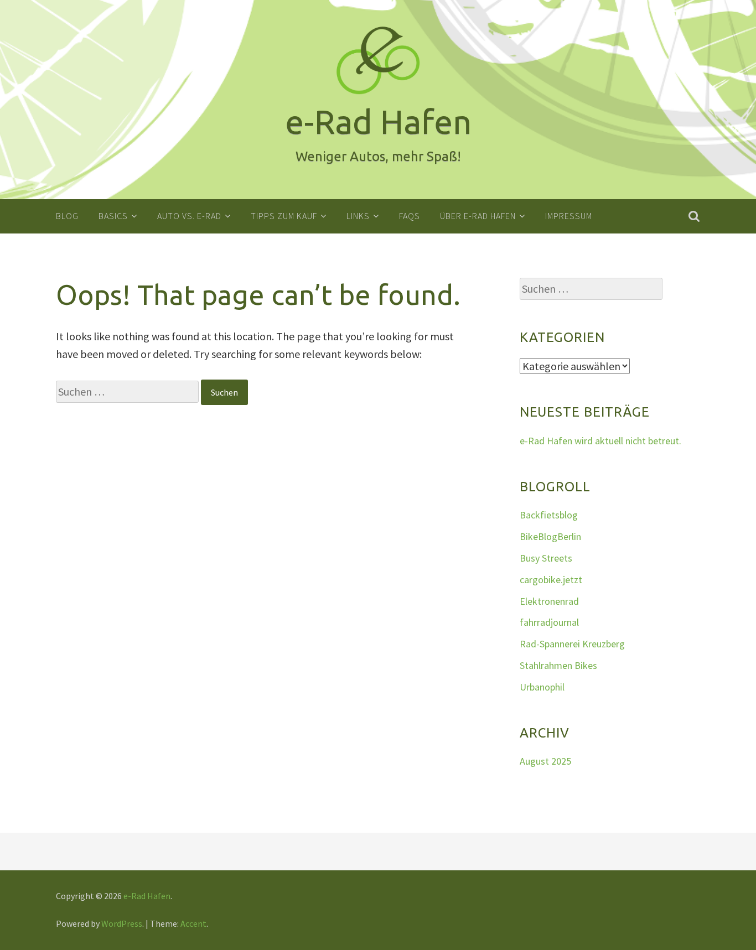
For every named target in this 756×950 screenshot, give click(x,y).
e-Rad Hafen (146, 895)
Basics (113, 215)
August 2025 (545, 761)
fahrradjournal (549, 622)
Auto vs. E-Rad (189, 215)
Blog (67, 215)
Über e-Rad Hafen (478, 215)
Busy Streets (546, 558)
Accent (193, 923)
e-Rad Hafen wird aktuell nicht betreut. (600, 440)
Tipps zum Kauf (284, 215)
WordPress (121, 923)
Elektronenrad (549, 601)
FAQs (409, 215)
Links (358, 215)
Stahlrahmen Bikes (558, 665)
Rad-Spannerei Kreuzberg (572, 643)
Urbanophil (542, 687)
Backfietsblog (549, 514)
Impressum (568, 215)
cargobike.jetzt (551, 579)
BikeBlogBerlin (550, 536)
